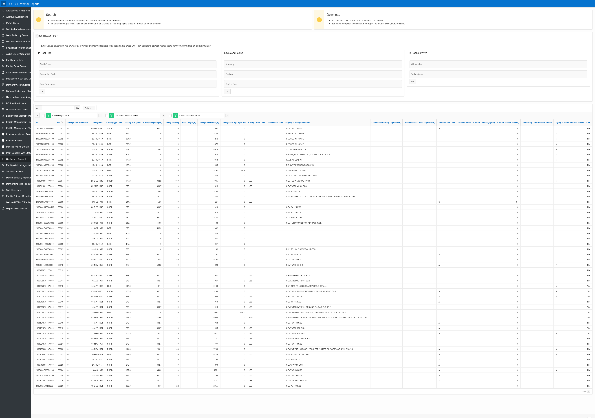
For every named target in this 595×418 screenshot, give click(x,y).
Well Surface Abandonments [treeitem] (20, 41)
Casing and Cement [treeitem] (16, 159)
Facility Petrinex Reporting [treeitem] (19, 196)
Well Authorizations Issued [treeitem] (19, 29)
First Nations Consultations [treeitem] (19, 47)
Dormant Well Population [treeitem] (18, 84)
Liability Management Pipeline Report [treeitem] (24, 128)
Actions (88, 108)
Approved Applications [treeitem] (17, 16)
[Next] (588, 391)
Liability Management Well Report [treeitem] (22, 115)
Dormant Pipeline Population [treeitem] (20, 183)
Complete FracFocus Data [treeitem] (19, 72)
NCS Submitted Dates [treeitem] (17, 109)
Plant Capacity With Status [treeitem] (19, 152)
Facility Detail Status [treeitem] (16, 66)
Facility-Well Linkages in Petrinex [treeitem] (22, 165)
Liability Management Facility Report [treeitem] (24, 121)
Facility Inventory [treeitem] (14, 60)
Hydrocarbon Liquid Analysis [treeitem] (20, 97)
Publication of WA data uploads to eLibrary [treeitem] (27, 78)
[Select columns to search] (38, 107)
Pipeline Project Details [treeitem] (17, 146)
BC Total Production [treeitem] (16, 103)
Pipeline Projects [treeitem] (14, 140)
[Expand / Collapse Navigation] (3, 3)
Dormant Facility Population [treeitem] (19, 177)
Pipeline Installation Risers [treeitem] (19, 134)
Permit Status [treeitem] (12, 22)
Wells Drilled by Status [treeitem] (17, 35)
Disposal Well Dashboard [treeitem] (18, 208)
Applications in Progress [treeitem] (18, 10)
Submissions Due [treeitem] (14, 171)
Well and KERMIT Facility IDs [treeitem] (20, 202)
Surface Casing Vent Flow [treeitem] (18, 90)
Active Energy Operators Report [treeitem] (21, 53)
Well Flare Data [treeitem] (13, 189)
